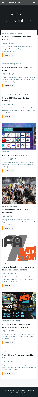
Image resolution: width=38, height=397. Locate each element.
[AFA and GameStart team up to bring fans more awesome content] (19, 248)
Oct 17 (14, 159)
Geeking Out (13, 206)
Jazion (6, 43)
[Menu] (34, 2)
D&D (11, 94)
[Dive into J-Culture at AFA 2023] (19, 136)
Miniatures (13, 33)
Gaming (12, 64)
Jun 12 (14, 361)
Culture (12, 321)
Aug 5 (12, 43)
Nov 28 (14, 216)
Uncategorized (23, 94)
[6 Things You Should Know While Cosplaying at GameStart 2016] (19, 305)
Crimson (6, 159)
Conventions (5, 33)
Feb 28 (14, 273)
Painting (19, 33)
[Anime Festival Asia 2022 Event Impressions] (19, 191)
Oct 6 (12, 331)
